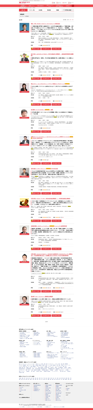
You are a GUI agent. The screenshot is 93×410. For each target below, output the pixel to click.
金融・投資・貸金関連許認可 (65, 337)
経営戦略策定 (22, 341)
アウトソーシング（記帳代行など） (53, 336)
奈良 (28, 379)
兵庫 (26, 379)
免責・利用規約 (40, 406)
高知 (50, 379)
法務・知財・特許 (63, 371)
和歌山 (31, 379)
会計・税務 (33, 371)
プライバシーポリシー (31, 406)
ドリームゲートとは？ (69, 383)
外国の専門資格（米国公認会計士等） (41, 368)
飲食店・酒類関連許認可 (64, 333)
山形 (31, 378)
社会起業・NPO (46, 367)
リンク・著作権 (22, 406)
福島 (33, 378)
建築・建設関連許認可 (64, 335)
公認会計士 (52, 367)
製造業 (27, 367)
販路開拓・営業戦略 (64, 341)
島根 (35, 379)
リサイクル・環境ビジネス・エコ (24, 366)
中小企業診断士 (60, 367)
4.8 (59, 287)
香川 (46, 379)
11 (62, 75)
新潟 (51, 378)
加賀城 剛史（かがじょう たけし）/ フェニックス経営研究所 (49, 226)
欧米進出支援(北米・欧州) (51, 355)
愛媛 (48, 379)
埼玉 (42, 378)
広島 (39, 379)
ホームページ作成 (36, 342)
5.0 (47, 45)
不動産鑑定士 (58, 368)
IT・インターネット (55, 371)
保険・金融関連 (33, 366)
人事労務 (47, 397)
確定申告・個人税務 (50, 333)
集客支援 (68, 371)
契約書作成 (49, 343)
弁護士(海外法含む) (22, 368)
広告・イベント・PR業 (30, 365)
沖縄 (68, 379)
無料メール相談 (36, 48)
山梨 (60, 378)
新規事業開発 (22, 343)
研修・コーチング (22, 371)
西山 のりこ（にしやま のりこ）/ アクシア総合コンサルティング (50, 83)
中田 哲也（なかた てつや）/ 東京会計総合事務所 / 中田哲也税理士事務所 (50, 198)
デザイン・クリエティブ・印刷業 (42, 366)
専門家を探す (57, 383)
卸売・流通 (58, 365)
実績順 (57, 10)
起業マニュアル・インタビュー (24, 385)
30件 (70, 19)
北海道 (20, 378)
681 (50, 217)
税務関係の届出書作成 (51, 335)
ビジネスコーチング (64, 355)
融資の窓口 (35, 386)
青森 (22, 378)
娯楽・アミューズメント (33, 367)
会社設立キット (36, 387)
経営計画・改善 (48, 390)
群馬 (39, 378)
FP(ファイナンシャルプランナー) (66, 368)
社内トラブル (49, 345)
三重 (70, 378)
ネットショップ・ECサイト (38, 341)
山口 (42, 379)
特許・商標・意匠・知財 (51, 342)
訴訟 (48, 346)
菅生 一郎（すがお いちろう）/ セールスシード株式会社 (45, 23)
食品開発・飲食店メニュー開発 (24, 336)
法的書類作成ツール (37, 389)
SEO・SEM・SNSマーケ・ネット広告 (67, 342)
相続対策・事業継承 (23, 346)
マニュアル (21, 387)
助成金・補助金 (36, 332)
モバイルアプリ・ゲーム (37, 344)
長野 (62, 378)
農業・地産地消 (40, 367)
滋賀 (19, 379)
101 (63, 217)
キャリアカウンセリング (64, 354)
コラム (21, 388)
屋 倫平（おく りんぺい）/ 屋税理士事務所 (42, 296)
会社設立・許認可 (39, 371)
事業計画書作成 (22, 333)
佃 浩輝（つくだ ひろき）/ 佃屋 (42, 109)
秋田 (29, 378)
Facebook (67, 388)
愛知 (68, 378)
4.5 (47, 75)
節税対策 (49, 334)
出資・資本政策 (36, 335)
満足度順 (49, 10)
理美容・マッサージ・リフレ (65, 365)
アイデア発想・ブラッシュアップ (25, 332)
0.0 (45, 159)
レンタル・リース (51, 366)
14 (50, 245)
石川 (55, 378)
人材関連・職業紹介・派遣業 (39, 365)
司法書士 (65, 367)
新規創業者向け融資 (37, 333)
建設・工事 (64, 366)
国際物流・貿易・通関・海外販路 (52, 354)
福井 (57, 378)
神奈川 (49, 378)
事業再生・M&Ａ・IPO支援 (24, 342)
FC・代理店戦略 (63, 346)
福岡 (52, 379)
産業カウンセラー (64, 356)
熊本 (59, 379)
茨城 (35, 378)
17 (50, 75)
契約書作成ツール (36, 390)
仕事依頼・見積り (57, 48)
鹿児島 (66, 379)
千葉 (44, 378)
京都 (22, 379)
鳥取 (33, 379)
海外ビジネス (47, 398)
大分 (61, 379)
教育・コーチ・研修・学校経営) (51, 365)
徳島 (44, 379)
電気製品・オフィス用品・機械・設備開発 (26, 338)
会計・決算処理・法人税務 (51, 332)
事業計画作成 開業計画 (37, 385)
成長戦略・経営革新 (47, 371)
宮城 (27, 378)
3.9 (46, 287)
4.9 (47, 245)
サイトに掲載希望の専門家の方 (24, 397)
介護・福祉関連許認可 (64, 334)
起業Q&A (46, 383)
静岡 (66, 378)
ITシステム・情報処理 (22, 365)
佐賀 (55, 379)
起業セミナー (21, 394)
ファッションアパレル (58, 366)
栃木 (37, 378)
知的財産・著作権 (50, 344)
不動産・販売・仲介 (22, 367)
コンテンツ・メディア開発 (24, 337)
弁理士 (33, 368)
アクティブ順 (31, 10)
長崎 (57, 379)
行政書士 (69, 367)
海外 (70, 379)
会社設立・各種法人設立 (64, 332)
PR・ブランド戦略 (64, 345)
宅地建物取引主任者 (51, 368)
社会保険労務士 (28, 368)
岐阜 (64, 378)
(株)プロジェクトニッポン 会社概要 (59, 406)
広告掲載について (48, 406)
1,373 (63, 287)
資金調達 (27, 371)
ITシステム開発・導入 (37, 343)
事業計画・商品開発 (48, 385)
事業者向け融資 (36, 334)
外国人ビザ (63, 336)
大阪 (24, 379)
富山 (53, 378)
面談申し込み (47, 48)
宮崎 (63, 379)
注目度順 (40, 10)
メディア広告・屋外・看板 (65, 347)
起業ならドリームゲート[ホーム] (24, 383)
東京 (46, 378)
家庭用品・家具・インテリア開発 (25, 335)
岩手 (24, 378)
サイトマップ (68, 392)
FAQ (20, 391)
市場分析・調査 (21, 372)
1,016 (50, 287)
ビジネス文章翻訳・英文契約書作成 (53, 356)
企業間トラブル (50, 341)
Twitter (67, 389)
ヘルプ (67, 394)
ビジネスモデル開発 (23, 334)
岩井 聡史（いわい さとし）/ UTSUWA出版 (44, 168)
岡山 (37, 379)
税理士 (56, 367)
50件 (72, 19)
